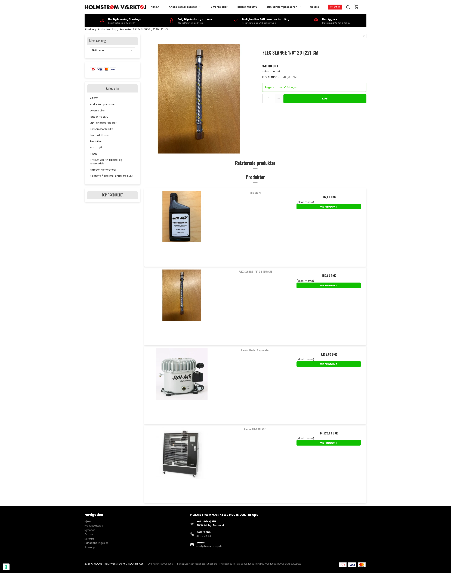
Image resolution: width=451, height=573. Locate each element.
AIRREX (155, 7)
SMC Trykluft (98, 147)
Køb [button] (325, 98)
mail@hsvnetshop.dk (209, 546)
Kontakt (89, 538)
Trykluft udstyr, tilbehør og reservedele (106, 161)
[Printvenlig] (364, 36)
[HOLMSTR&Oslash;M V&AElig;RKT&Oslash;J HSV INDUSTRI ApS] (116, 7)
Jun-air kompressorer (282, 7)
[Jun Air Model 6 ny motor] (182, 383)
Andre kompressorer (183, 7)
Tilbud (93, 153)
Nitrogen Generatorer (103, 169)
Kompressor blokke (101, 129)
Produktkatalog (94, 525)
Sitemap (90, 547)
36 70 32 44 (203, 536)
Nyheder (90, 530)
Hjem (88, 521)
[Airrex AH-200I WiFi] (182, 462)
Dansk (337, 7)
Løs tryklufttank (99, 135)
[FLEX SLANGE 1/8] (182, 304)
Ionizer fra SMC (247, 7)
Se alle (314, 7)
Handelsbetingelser (96, 543)
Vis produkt (328, 206)
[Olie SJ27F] (182, 226)
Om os (89, 534)
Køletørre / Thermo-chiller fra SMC (111, 176)
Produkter (96, 141)
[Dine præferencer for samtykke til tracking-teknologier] (6, 566)
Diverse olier (219, 7)
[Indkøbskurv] (356, 7)
